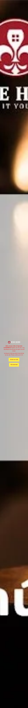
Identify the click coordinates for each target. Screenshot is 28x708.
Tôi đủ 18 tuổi (14, 359)
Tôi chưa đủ (14, 364)
